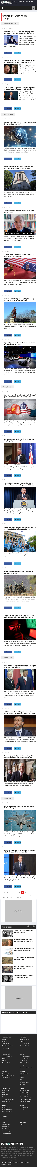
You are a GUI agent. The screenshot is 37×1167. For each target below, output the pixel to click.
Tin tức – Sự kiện (24, 1094)
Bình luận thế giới (24, 1045)
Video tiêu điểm (6, 1124)
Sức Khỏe (4, 1071)
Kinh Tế (22, 1054)
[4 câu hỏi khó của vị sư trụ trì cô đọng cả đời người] (7, 969)
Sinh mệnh (5, 1097)
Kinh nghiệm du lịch (7, 1111)
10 (4, 898)
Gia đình (22, 1077)
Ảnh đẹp (4, 1114)
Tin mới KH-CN (6, 1088)
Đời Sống (22, 1071)
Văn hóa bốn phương (25, 1097)
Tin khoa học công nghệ (8, 1099)
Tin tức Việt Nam (6, 1037)
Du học (21, 1075)
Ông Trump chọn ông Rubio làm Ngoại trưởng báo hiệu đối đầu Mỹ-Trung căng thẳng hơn (19, 32)
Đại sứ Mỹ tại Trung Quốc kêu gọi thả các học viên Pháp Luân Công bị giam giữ (19, 851)
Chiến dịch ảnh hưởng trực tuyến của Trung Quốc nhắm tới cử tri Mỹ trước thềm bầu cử (19, 616)
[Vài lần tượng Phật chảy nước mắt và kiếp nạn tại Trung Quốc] (7, 942)
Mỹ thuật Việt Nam (24, 1090)
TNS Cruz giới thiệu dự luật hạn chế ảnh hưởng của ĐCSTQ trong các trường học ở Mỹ (19, 712)
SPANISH (25, 2)
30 (11, 898)
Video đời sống (6, 1131)
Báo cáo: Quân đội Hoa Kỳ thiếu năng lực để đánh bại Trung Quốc (19, 807)
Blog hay (22, 1105)
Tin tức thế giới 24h (24, 1043)
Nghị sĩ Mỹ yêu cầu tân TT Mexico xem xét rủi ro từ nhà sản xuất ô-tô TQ (19, 343)
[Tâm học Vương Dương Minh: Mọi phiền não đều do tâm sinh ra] (7, 951)
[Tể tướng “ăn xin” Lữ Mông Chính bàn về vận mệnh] (7, 960)
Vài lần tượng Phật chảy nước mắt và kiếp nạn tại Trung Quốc (23, 940)
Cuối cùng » (20, 898)
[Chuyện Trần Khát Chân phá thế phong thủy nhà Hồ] (7, 933)
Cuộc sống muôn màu (25, 1073)
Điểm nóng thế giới (24, 1039)
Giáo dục (4, 1039)
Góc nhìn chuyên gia (25, 1056)
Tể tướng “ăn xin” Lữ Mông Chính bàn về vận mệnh (24, 958)
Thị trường (22, 1065)
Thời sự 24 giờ (6, 1048)
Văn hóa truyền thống (25, 1099)
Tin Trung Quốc (6, 1054)
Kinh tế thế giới (23, 1060)
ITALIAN (14, 4)
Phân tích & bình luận (7, 1045)
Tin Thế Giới (23, 1037)
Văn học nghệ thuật (25, 1101)
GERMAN (31, 2)
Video (3, 1122)
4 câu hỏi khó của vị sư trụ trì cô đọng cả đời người (23, 967)
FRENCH (3, 4)
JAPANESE (9, 4)
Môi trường (5, 1041)
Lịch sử (4, 1060)
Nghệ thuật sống (24, 1092)
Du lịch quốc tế (6, 1107)
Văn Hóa (22, 1088)
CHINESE (20, 2)
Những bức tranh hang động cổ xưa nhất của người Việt (23, 976)
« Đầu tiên (6, 893)
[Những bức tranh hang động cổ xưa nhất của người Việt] (7, 978)
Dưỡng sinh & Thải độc (8, 1075)
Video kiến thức (6, 1128)
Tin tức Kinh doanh (24, 1058)
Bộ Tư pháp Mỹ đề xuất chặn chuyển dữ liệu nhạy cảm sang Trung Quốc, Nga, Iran (19, 167)
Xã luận (22, 1109)
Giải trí (21, 1080)
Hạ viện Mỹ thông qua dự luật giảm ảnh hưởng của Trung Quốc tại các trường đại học (20, 528)
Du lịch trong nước (6, 1109)
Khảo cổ (4, 1092)
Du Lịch (4, 1105)
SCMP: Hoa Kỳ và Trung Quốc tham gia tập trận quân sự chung (18, 572)
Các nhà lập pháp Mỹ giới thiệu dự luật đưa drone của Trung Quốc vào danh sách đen (18, 756)
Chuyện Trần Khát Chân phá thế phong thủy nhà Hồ (23, 931)
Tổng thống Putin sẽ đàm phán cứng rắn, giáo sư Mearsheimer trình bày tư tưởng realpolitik (19, 88)
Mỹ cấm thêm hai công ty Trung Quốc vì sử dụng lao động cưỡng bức (18, 255)
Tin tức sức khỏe (6, 1077)
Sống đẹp (22, 1084)
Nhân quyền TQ (6, 1063)
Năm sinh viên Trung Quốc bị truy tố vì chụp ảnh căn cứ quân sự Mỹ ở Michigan (19, 299)
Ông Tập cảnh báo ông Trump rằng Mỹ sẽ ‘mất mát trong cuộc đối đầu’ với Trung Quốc (20, 61)
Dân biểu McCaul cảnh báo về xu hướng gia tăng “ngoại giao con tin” (19, 440)
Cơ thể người (5, 1090)
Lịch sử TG (22, 1041)
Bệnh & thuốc (5, 1073)
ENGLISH (14, 2)
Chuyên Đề (23, 1122)
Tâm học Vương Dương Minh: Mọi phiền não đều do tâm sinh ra (24, 949)
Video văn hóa (5, 1126)
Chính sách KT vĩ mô (25, 1063)
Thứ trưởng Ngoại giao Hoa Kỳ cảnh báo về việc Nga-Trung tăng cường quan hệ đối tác (19, 484)
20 (7, 898)
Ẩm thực (4, 1116)
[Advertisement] (18, 911)
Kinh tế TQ (4, 1058)
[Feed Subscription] (2, 21)
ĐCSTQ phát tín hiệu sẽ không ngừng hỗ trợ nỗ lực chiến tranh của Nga (20, 666)
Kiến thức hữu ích (24, 1082)
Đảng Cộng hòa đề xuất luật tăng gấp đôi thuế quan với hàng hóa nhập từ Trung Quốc (19, 396)
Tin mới (22, 1124)
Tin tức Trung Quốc (7, 1056)
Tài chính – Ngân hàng (26, 1067)
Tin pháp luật (5, 1043)
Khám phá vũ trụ (6, 1101)
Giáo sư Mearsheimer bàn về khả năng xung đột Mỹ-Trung (19, 211)
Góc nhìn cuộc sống (25, 1107)
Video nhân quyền (6, 1133)
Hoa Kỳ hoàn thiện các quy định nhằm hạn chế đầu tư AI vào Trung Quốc (20, 123)
